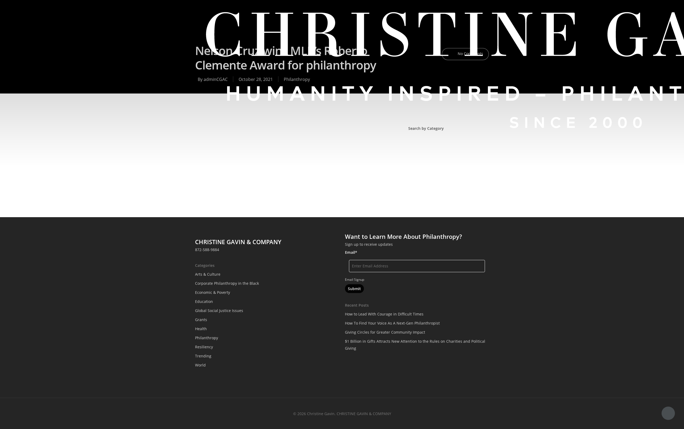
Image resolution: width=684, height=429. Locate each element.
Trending (419, 195)
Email (351, 252)
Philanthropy (443, 184)
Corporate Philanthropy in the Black (443, 150)
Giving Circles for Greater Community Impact (385, 332)
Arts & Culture (207, 274)
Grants (474, 173)
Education (464, 162)
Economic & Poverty (428, 162)
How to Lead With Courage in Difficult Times (384, 314)
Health (417, 184)
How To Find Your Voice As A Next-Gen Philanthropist (392, 323)
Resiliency (473, 184)
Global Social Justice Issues (435, 173)
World (441, 195)
